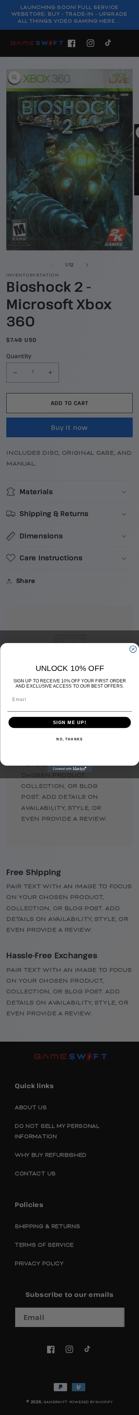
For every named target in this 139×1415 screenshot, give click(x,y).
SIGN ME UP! (69, 722)
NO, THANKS (69, 739)
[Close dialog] (133, 649)
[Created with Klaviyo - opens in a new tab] (69, 769)
